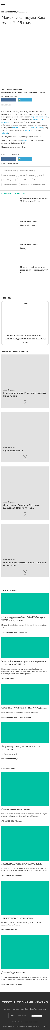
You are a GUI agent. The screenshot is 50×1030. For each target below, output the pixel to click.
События (25, 1002)
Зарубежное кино (10, 170)
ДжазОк (22, 175)
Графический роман (10, 184)
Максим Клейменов (38, 184)
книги (27, 130)
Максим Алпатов (39, 180)
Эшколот (24, 184)
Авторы (7, 1009)
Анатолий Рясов (23, 180)
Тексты (8, 1002)
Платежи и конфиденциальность (28, 1026)
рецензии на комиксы (39, 117)
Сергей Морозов (8, 180)
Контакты (15, 1009)
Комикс (31, 175)
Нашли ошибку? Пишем (9, 163)
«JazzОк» (16, 128)
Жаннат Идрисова (9, 175)
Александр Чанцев (26, 170)
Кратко (41, 1002)
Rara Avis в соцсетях (38, 1009)
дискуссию (26, 140)
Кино (40, 175)
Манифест (25, 1009)
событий (4, 133)
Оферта (44, 1026)
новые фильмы (37, 128)
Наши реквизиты (8, 1026)
